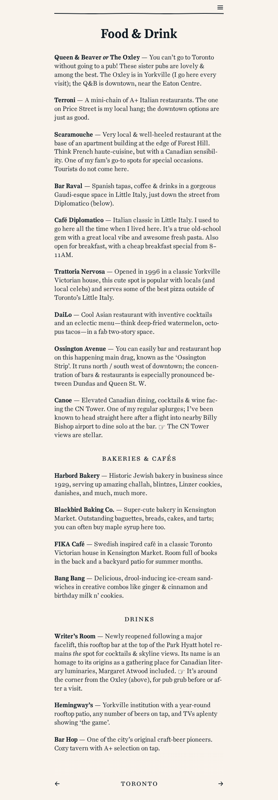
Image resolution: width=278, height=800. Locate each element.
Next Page (238, 4)
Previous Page (20, 4)
